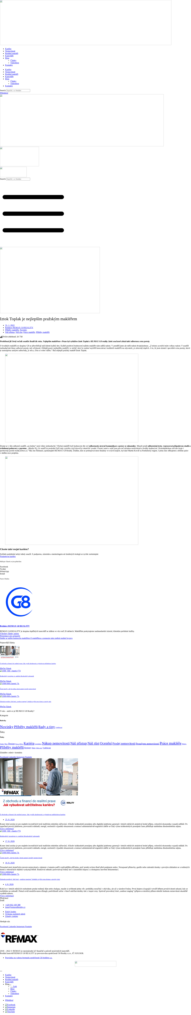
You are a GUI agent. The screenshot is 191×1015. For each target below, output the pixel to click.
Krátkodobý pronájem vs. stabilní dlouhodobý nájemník (17, 676)
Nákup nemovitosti (56, 743)
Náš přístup (10, 332)
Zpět (14, 986)
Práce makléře (29, 332)
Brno (6, 744)
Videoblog (14, 63)
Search (3, 90)
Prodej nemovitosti (123, 743)
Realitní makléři (11, 53)
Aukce (2, 744)
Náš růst (19, 332)
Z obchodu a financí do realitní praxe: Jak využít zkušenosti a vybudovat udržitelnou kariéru (28, 663)
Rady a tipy (46, 727)
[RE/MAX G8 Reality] (82, 145)
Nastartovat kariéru (8, 556)
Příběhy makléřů (12, 330)
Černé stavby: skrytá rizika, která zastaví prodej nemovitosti (18, 689)
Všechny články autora (9, 633)
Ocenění (106, 743)
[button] (95, 567)
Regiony (27, 748)
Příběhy (184, 744)
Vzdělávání (58, 727)
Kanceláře (9, 56)
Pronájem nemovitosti (147, 743)
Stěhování (39, 748)
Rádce (34, 748)
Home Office (19, 744)
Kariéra (8, 49)
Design (11, 743)
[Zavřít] (1, 971)
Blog (7, 58)
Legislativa (38, 744)
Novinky (23, 330)
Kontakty (9, 65)
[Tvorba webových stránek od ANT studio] (95, 964)
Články (13, 60)
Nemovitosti (10, 51)
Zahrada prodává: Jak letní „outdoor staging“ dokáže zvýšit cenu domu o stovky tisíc (25, 701)
